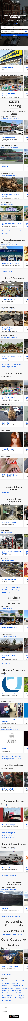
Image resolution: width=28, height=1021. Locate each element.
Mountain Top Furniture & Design (11, 357)
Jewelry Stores (7, 272)
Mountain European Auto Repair (11, 552)
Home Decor (6, 364)
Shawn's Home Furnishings (7, 329)
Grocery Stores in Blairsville (8, 175)
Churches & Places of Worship (12, 934)
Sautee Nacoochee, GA (10, 983)
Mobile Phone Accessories (11, 916)
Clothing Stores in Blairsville (8, 244)
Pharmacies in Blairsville (7, 378)
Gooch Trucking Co (9, 825)
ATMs (19, 759)
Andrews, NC (6, 1000)
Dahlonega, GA (7, 995)
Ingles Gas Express (9, 580)
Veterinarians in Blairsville (7, 636)
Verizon (5, 908)
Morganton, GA (18, 986)
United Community (9, 694)
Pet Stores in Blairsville (6, 608)
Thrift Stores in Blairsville (7, 204)
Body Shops (16, 590)
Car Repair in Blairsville (7, 532)
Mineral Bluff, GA (7, 988)
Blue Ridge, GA (19, 998)
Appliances (17, 364)
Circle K (5, 166)
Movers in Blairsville (6, 806)
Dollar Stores (20, 231)
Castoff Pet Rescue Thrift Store (11, 224)
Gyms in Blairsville (5, 770)
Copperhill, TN (19, 995)
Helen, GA (5, 993)
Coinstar (5, 748)
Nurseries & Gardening (9, 876)
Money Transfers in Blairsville (8, 729)
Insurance (5, 756)
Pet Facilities (6, 663)
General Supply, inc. (9, 627)
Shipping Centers (8, 837)
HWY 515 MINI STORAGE (10, 966)
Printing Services (7, 835)
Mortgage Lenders (8, 759)
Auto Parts (5, 587)
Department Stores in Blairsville (9, 118)
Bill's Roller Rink (7, 789)
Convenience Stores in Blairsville (9, 147)
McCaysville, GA (21, 988)
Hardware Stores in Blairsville (8, 849)
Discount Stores (7, 231)
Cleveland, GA (7, 998)
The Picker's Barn (8, 299)
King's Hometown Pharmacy (8, 95)
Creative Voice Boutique (11, 264)
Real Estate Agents (8, 833)
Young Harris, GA (7, 981)
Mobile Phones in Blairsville (8, 889)
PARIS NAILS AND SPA (9, 475)
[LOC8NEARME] (14, 1)
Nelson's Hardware (9, 868)
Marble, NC (5, 990)
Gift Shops (5, 492)
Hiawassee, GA (17, 990)
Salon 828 (6, 423)
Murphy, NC (6, 986)
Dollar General (7, 68)
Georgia (15, 23)
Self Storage (6, 974)
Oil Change (6, 592)
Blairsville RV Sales (9, 523)
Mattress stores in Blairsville (8, 337)
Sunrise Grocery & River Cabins (10, 195)
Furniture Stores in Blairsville (8, 309)
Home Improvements (9, 367)
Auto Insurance (17, 756)
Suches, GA (20, 981)
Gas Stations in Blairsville (7, 560)
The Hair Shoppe (8, 449)
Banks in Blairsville (5, 675)
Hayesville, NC (16, 993)
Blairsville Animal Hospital (8, 657)
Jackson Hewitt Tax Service (9, 721)
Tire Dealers (16, 587)
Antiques (5, 233)
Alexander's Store (8, 138)
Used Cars (5, 590)
